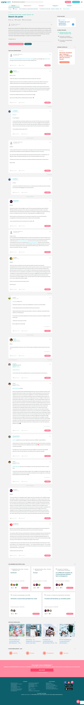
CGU (29, 687)
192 (58, 587)
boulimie (14, 572)
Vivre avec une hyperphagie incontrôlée (66, 41)
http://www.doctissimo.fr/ (23, 240)
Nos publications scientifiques (16, 689)
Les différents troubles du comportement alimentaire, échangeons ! (64, 574)
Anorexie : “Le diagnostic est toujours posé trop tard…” (33, 641)
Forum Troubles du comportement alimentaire (28, 8)
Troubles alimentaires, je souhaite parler (57, 598)
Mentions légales (31, 686)
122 (13, 613)
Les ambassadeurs (14, 685)
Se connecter (76, 2)
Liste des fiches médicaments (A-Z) (52, 688)
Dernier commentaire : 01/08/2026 (62, 580)
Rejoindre (68, 2)
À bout (35, 572)
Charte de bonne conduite (33, 685)
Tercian (66, 653)
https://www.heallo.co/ (33, 242)
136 (47, 613)
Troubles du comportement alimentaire (64, 23)
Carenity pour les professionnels (34, 690)
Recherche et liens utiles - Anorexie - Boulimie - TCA (51, 8)
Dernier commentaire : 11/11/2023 (40, 580)
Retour (10, 12)
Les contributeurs (14, 687)
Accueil (9, 8)
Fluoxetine (50, 653)
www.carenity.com (28, 694)
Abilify (15, 653)
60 (35, 587)
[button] (14, 6)
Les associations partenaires (15, 686)
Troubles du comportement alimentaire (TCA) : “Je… (50, 641)
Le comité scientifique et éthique (16, 688)
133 (13, 587)
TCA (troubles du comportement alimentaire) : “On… (15, 641)
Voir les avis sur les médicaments (51, 685)
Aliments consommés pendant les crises (24, 598)
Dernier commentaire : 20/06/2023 (17, 580)
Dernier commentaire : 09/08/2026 (51, 606)
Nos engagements (14, 690)
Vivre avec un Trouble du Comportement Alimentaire (66, 37)
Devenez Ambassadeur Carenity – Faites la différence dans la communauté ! (65, 56)
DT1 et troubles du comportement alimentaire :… (65, 641)
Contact (30, 689)
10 (16, 613)
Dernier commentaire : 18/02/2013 (17, 606)
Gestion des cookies (32, 688)
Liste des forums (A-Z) (49, 686)
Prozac (32, 653)
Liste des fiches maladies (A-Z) (51, 687)
